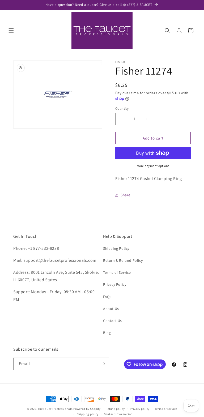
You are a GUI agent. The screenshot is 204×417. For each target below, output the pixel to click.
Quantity (122, 108)
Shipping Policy (116, 248)
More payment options (153, 166)
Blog (107, 332)
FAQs (107, 296)
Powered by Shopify (87, 409)
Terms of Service (117, 272)
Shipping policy (88, 414)
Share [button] (125, 195)
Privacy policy (140, 409)
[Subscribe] (103, 364)
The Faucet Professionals (55, 409)
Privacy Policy (114, 284)
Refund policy (115, 409)
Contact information (118, 414)
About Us (111, 308)
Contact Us (112, 320)
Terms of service (166, 409)
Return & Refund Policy (123, 260)
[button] (11, 30)
